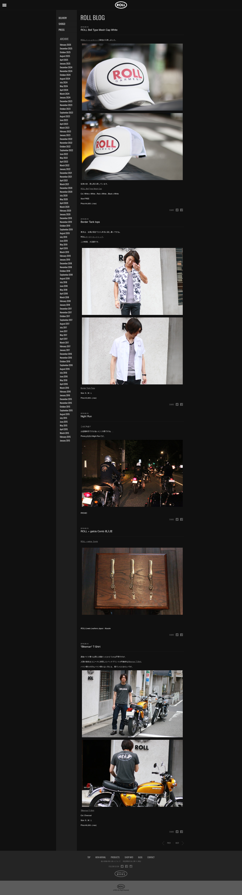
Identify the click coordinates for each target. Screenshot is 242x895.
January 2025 (65, 63)
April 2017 (63, 338)
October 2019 (65, 225)
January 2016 (65, 395)
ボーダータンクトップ (94, 236)
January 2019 (65, 259)
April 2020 (64, 203)
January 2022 (65, 169)
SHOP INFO (129, 857)
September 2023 (66, 112)
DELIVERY (63, 18)
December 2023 (66, 101)
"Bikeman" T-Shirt (90, 646)
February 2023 (65, 131)
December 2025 (66, 48)
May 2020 (64, 199)
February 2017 (65, 346)
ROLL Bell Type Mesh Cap (91, 188)
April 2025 (64, 59)
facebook (181, 210)
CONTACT (151, 857)
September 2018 (66, 274)
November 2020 (66, 191)
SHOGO (62, 24)
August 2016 (65, 368)
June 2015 (64, 421)
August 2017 (64, 323)
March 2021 (64, 184)
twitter (177, 210)
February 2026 (65, 44)
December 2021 (66, 172)
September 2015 (66, 410)
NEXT (177, 843)
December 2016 (66, 353)
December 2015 (66, 399)
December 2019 (66, 218)
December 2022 (66, 138)
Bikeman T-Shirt (134, 661)
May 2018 (63, 289)
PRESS (62, 30)
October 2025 (65, 52)
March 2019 (64, 252)
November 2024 (66, 71)
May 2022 (64, 157)
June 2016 (64, 376)
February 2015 (65, 436)
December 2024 (66, 67)
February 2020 (65, 210)
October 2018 (65, 270)
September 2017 (66, 319)
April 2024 (64, 89)
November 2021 (66, 176)
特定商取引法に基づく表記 (132, 861)
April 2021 (64, 180)
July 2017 (63, 327)
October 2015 (65, 406)
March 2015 (64, 433)
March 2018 (64, 297)
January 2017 (65, 350)
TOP (88, 857)
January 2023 (65, 135)
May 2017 (63, 335)
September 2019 (66, 229)
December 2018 (66, 263)
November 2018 (66, 267)
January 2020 (65, 214)
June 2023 (64, 120)
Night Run (86, 416)
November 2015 (66, 402)
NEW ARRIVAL (100, 857)
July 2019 (63, 237)
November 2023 (66, 105)
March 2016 (64, 387)
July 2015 (63, 417)
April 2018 (64, 293)
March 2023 (64, 127)
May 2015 (63, 425)
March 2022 (64, 165)
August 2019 (65, 233)
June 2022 (64, 154)
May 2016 (63, 380)
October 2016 (65, 361)
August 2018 (65, 278)
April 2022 (64, 161)
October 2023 (65, 108)
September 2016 (66, 365)
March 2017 (64, 342)
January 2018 (65, 304)
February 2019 (65, 255)
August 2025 (65, 56)
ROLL (121, 5)
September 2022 (66, 150)
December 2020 (66, 188)
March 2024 (64, 93)
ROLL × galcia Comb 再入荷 (96, 531)
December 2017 (66, 308)
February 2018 (65, 301)
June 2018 (64, 286)
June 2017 (63, 331)
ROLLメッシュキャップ (90, 40)
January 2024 (65, 97)
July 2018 (63, 282)
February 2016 (65, 391)
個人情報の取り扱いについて (111, 861)
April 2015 (64, 429)
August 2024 (65, 78)
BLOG (140, 857)
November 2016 (66, 357)
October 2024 (65, 74)
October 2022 (65, 146)
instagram (131, 866)
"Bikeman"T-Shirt (87, 810)
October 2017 (65, 316)
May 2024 (64, 86)
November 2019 (66, 221)
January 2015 (65, 440)
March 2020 (64, 206)
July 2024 (64, 82)
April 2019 (64, 248)
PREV (169, 843)
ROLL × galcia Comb (89, 541)
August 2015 (65, 414)
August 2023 (65, 116)
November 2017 (66, 312)
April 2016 (64, 384)
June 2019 (64, 240)
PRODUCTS (115, 857)
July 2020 (64, 195)
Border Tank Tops (88, 388)
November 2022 (66, 142)
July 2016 (63, 372)
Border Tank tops (90, 222)
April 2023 (64, 123)
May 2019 (63, 244)
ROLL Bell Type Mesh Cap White (99, 30)
